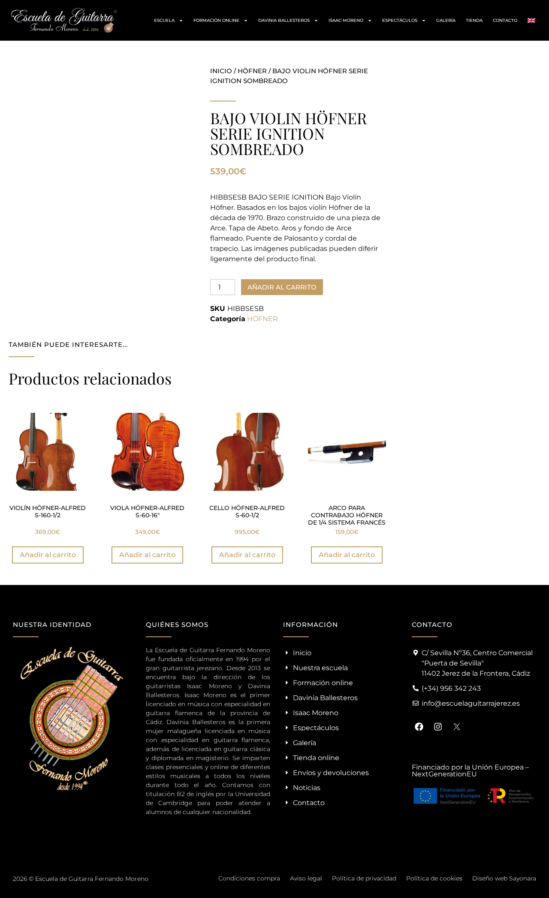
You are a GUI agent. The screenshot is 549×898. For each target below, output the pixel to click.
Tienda (474, 20)
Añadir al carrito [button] (48, 555)
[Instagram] (438, 726)
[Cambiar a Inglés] (531, 20)
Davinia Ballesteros (284, 20)
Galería (445, 20)
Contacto (505, 20)
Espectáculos (399, 20)
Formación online (216, 20)
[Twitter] (456, 726)
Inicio (221, 71)
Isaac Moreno (346, 20)
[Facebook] (419, 726)
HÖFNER (252, 71)
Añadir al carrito (282, 287)
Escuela (164, 20)
